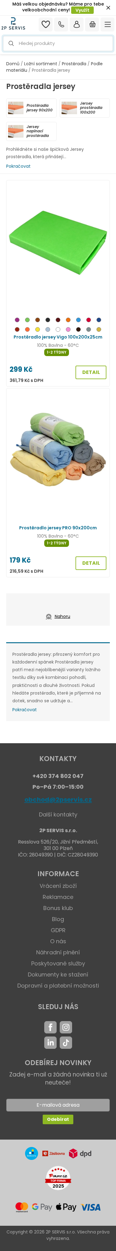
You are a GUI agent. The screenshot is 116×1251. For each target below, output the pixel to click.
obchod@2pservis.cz (58, 799)
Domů (12, 64)
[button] (58, 43)
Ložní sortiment (40, 64)
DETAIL (91, 372)
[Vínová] (58, 321)
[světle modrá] (48, 330)
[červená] (89, 321)
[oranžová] (27, 330)
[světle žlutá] (99, 330)
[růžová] (68, 330)
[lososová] (68, 321)
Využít (82, 10)
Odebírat (58, 1119)
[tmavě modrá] (99, 321)
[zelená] (27, 321)
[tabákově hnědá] (17, 330)
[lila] (17, 321)
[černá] (48, 321)
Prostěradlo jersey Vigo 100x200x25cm (58, 337)
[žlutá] (38, 330)
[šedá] (89, 330)
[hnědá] (38, 321)
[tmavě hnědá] (78, 330)
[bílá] (58, 330)
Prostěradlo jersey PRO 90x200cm (58, 528)
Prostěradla (74, 64)
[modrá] (78, 321)
